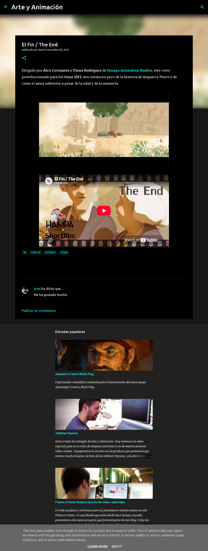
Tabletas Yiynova (66, 433)
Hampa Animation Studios (129, 70)
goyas (64, 252)
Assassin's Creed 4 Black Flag (74, 374)
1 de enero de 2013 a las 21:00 (56, 301)
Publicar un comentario (39, 310)
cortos (35, 252)
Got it (117, 547)
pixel (37, 288)
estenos (50, 252)
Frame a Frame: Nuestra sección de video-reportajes (90, 502)
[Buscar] (202, 7)
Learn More (98, 547)
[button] (24, 58)
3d (24, 252)
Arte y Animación (37, 7)
